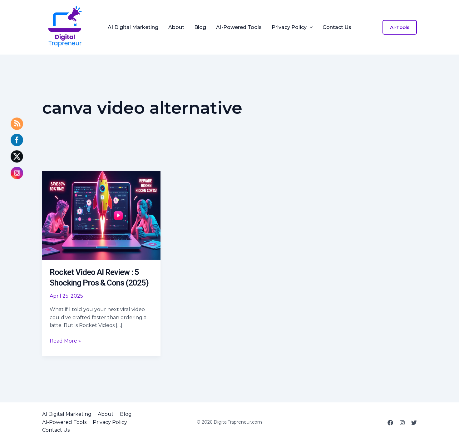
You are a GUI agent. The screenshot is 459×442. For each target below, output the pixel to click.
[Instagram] (402, 422)
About (176, 27)
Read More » (65, 341)
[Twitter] (414, 422)
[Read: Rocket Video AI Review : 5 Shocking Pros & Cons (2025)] (101, 215)
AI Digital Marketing (133, 27)
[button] (310, 27)
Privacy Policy (289, 27)
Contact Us (337, 27)
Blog (200, 27)
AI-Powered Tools (239, 27)
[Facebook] (390, 422)
